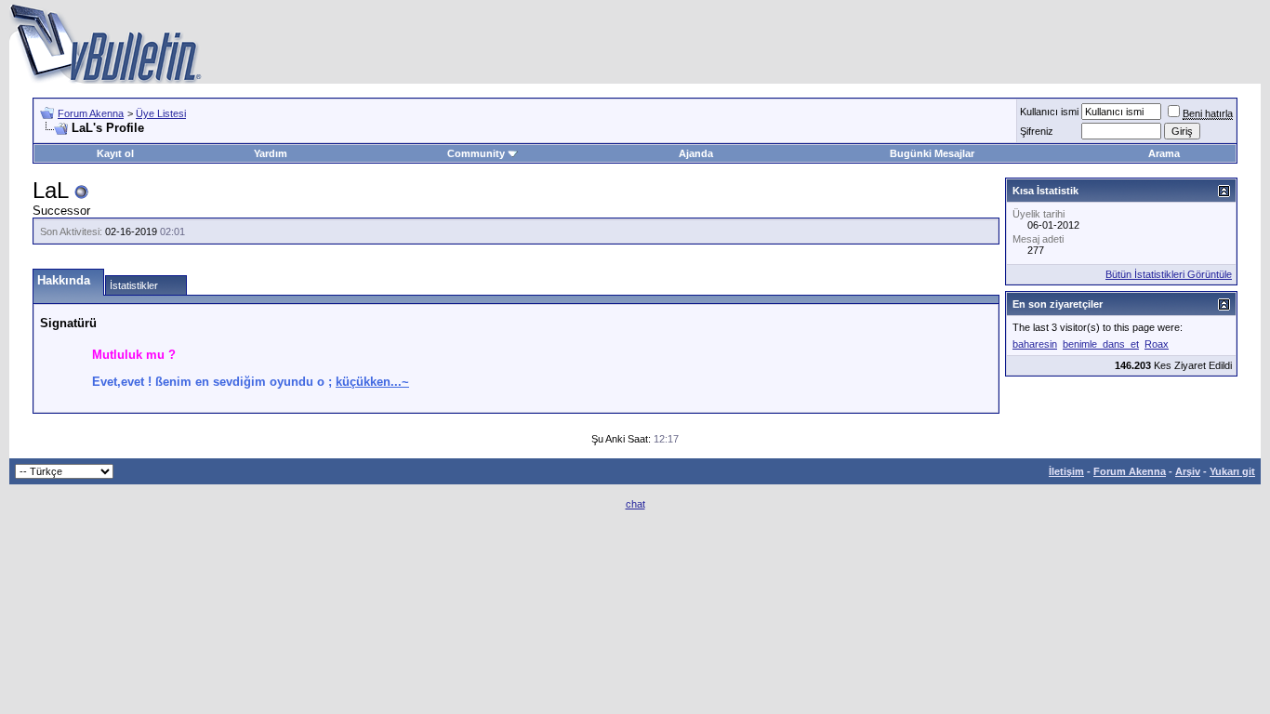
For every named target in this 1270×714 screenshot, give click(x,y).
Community (476, 153)
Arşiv (1187, 471)
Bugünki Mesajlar (932, 153)
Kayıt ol (115, 153)
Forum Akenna (91, 113)
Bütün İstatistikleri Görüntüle (1168, 274)
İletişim (1066, 471)
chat (635, 503)
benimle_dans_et (1101, 344)
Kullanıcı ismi (1049, 111)
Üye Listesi (161, 113)
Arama (1164, 153)
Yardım (270, 153)
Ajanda (696, 153)
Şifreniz (1036, 131)
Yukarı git (1232, 471)
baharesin (1034, 344)
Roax (1156, 344)
